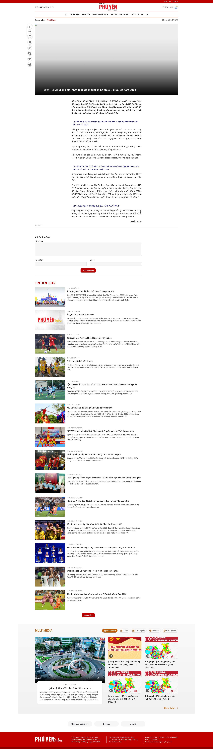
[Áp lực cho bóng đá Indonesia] (50, 320)
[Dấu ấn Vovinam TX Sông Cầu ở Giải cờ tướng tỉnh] (50, 413)
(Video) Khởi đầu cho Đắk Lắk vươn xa (70, 688)
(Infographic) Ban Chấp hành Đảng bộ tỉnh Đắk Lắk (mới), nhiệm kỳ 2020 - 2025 (124, 664)
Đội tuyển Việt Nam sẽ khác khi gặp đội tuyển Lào (89, 338)
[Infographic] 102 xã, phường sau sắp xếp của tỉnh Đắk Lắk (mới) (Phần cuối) (160, 664)
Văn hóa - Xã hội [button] (99, 14)
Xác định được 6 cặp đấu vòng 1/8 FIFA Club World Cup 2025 (94, 524)
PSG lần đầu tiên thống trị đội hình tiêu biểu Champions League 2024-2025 (101, 547)
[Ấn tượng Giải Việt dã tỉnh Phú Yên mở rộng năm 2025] (50, 297)
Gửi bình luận (88, 270)
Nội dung (39, 241)
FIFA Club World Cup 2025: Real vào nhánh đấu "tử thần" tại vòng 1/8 (98, 501)
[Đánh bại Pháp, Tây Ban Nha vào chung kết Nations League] (50, 460)
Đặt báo (106, 724)
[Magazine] (39, 676)
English (175, 1)
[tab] (109, 631)
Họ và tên (39, 260)
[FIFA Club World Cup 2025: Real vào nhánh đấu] (50, 507)
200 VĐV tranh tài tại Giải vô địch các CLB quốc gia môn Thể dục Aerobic (100, 431)
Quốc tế (135, 14)
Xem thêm (88, 615)
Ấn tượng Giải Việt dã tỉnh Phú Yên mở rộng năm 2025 (91, 291)
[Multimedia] (70, 660)
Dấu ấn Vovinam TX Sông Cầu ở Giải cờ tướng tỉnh (89, 408)
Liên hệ (133, 724)
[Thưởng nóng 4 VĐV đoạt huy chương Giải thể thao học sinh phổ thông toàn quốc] (50, 483)
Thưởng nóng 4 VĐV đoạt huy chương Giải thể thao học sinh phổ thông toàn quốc (104, 477)
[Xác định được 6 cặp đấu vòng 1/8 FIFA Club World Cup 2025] (50, 530)
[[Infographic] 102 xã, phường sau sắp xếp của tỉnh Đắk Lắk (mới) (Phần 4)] (124, 682)
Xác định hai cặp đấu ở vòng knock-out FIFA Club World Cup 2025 (97, 594)
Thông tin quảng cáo (80, 724)
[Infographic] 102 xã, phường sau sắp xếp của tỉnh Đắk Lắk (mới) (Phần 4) (123, 699)
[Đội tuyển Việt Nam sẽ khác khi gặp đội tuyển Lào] (50, 344)
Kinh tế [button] (85, 14)
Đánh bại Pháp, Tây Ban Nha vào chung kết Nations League (94, 454)
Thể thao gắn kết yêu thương (80, 361)
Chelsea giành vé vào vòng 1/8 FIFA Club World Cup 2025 (93, 571)
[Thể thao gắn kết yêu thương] (50, 367)
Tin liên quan (45, 283)
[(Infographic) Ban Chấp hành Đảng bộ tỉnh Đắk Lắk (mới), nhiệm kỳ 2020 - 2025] (124, 648)
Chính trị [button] (74, 14)
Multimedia (43, 630)
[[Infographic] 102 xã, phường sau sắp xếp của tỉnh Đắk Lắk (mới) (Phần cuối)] (161, 648)
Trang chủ (40, 20)
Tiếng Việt (167, 1)
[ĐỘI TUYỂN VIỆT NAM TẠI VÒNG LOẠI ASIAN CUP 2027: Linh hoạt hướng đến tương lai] (50, 390)
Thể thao (51, 20)
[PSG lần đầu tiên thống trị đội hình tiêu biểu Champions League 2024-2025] (50, 553)
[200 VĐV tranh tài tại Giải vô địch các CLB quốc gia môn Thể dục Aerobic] (50, 437)
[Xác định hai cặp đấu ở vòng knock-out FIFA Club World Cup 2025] (50, 600)
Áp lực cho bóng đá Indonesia (80, 314)
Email (92, 260)
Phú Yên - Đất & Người (120, 14)
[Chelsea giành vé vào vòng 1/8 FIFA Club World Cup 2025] (50, 577)
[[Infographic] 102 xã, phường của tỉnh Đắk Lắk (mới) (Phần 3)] (161, 682)
